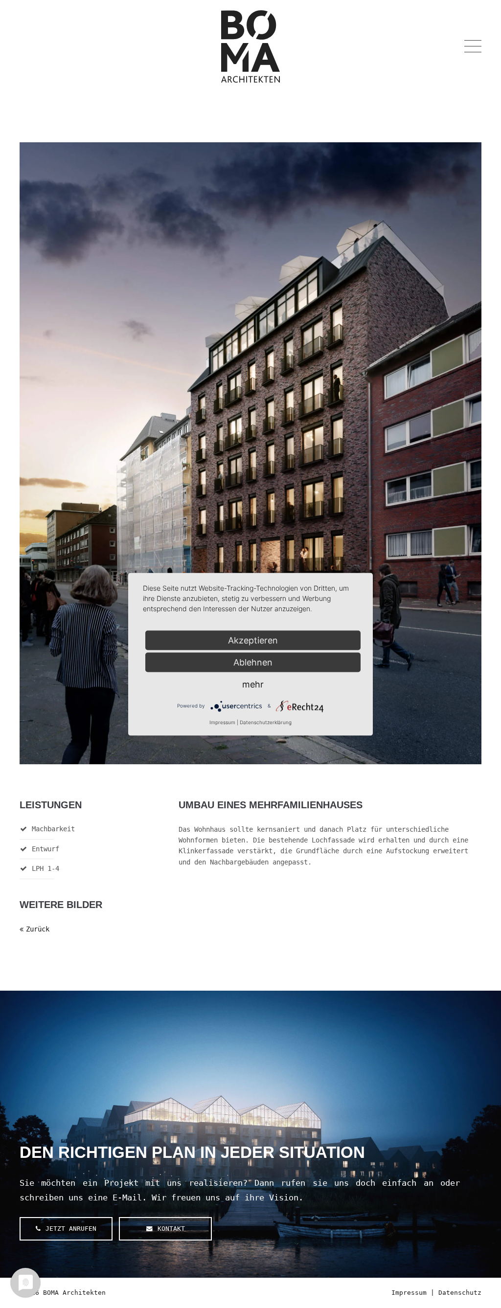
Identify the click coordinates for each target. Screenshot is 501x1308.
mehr (253, 684)
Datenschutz (459, 1292)
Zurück (37, 929)
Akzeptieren (253, 640)
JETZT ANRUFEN (71, 1228)
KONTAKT (171, 1228)
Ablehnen (253, 662)
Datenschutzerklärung (266, 722)
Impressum (409, 1292)
